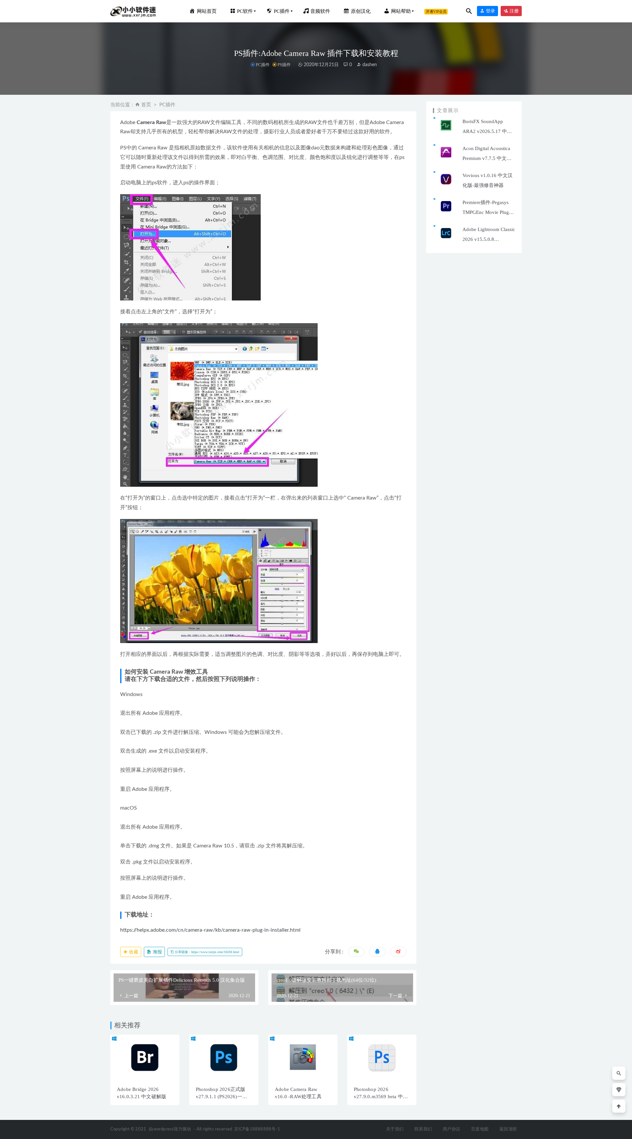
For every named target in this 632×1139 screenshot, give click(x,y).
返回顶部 (508, 1129)
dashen (369, 65)
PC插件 (263, 64)
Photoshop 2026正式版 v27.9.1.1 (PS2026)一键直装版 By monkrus (221, 1096)
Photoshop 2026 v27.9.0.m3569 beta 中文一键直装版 (381, 1096)
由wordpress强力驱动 (170, 1129)
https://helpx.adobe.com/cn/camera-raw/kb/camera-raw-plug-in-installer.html (210, 930)
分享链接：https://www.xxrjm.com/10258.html (206, 952)
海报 (156, 951)
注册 (513, 11)
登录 (490, 11)
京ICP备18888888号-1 (257, 1129)
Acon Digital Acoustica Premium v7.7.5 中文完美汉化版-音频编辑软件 (488, 158)
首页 (146, 104)
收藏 (133, 951)
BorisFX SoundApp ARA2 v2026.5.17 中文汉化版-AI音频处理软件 (488, 131)
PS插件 (284, 64)
